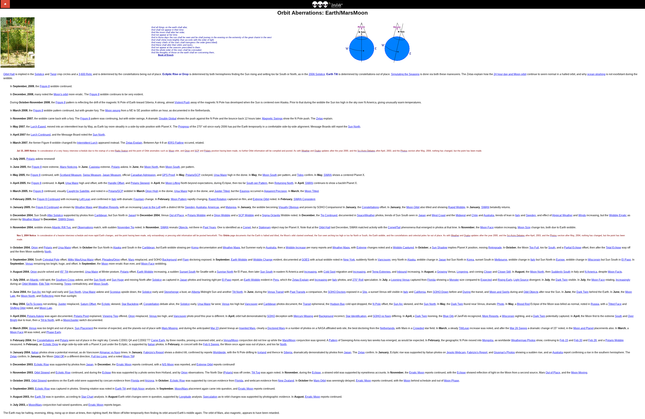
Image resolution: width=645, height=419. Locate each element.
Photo (500, 304)
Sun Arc (36, 291)
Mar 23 (214, 328)
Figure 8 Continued (48, 199)
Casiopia (94, 166)
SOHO (271, 316)
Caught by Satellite (78, 191)
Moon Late (45, 308)
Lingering (462, 271)
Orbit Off (59, 356)
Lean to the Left (151, 207)
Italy (114, 199)
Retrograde (495, 247)
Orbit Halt (9, 74)
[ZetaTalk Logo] (327, 7)
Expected (486, 279)
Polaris (30, 158)
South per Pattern (256, 183)
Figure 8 (45, 86)
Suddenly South (560, 271)
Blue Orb (448, 316)
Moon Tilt (128, 356)
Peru (276, 279)
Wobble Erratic (618, 215)
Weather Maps (83, 207)
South (551, 247)
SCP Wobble (246, 215)
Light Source (521, 279)
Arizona (149, 380)
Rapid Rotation (218, 199)
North (48, 251)
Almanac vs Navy (110, 352)
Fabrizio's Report (153, 352)
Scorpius (115, 291)
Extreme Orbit (261, 199)
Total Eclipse (613, 247)
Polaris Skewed (140, 183)
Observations (85, 227)
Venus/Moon (230, 340)
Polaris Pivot (81, 316)
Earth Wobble (239, 259)
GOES (305, 259)
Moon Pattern (179, 199)
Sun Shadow (439, 247)
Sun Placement (84, 328)
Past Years (209, 227)
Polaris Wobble (196, 215)
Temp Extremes (381, 271)
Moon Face (487, 227)
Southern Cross (65, 279)
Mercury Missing (303, 316)
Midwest (461, 215)
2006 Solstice (317, 74)
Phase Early (53, 332)
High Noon (138, 388)
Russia (595, 304)
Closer (488, 271)
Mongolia (487, 340)
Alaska (117, 247)
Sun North (354, 126)
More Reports (490, 316)
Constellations (370, 207)
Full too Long (99, 356)
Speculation (210, 396)
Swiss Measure (92, 175)
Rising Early (505, 279)
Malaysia (231, 207)
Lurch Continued (41, 134)
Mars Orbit (320, 380)
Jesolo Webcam (456, 352)
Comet (247, 227)
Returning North (283, 183)
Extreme (362, 247)
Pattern (333, 340)
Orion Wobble (222, 215)
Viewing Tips (110, 316)
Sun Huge (118, 279)
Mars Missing (170, 328)
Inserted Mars (247, 328)
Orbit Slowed (42, 372)
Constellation (151, 304)
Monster (454, 279)
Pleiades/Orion (111, 259)
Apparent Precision (275, 191)
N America (591, 271)
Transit (307, 304)
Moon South (172, 166)
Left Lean (84, 199)
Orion (34, 247)
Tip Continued (328, 215)
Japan (132, 215)
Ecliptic (106, 304)
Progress (183, 126)
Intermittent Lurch (87, 142)
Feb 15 (564, 340)
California (420, 291)
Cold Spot (329, 271)
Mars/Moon (289, 340)
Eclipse (106, 372)
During (467, 291)
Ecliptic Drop (50, 344)
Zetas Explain (134, 142)
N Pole (377, 304)
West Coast (438, 215)
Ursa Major (220, 175)
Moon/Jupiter (71, 320)
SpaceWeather (366, 215)
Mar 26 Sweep (518, 328)
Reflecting (47, 296)
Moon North (151, 166)
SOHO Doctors (337, 291)
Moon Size (524, 227)
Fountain (139, 199)
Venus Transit (275, 291)
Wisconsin (594, 259)
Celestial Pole (51, 259)
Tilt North (237, 291)
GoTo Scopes (34, 304)
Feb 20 (578, 340)
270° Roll (357, 279)
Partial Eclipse (572, 247)
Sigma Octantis (271, 215)
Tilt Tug (255, 372)
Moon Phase (451, 380)
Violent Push (182, 102)
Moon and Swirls (499, 291)
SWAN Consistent (304, 199)
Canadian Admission (143, 175)
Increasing (310, 271)
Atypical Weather (562, 215)
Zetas (319, 118)
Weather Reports (108, 207)
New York (349, 259)
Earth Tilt (120, 388)
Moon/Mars (181, 388)
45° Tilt (64, 271)
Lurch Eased (38, 126)
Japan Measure (111, 175)
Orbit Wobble (30, 283)
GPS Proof (168, 175)
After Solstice (55, 215)
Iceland (261, 352)
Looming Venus (400, 279)
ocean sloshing (596, 74)
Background (169, 259)
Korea (195, 247)
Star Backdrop (130, 304)
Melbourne (500, 259)
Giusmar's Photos (504, 352)
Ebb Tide (44, 283)
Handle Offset (116, 183)
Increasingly (623, 279)
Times (67, 283)
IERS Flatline (176, 142)
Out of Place (176, 215)
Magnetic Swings (272, 118)
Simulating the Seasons (405, 74)
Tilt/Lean (464, 328)
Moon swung (112, 110)
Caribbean (100, 215)
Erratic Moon (124, 364)
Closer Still (504, 271)
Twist (53, 74)
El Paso (626, 259)
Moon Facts (615, 271)
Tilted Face (614, 304)
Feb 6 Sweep (211, 344)
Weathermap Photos (523, 340)
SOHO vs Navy (382, 316)
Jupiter (62, 304)
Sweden (190, 207)
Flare (186, 259)
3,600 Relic (85, 74)
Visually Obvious (288, 207)
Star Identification (356, 316)
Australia (201, 207)
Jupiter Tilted (222, 191)
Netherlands (387, 328)
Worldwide (219, 352)
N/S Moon (168, 364)
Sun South (266, 271)
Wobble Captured (403, 247)
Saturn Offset (88, 304)
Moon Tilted (312, 191)
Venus (29, 263)
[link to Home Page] (5, 7)
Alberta (195, 291)
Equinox (245, 191)
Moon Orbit (412, 207)
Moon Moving (579, 372)
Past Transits (297, 291)
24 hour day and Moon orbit (510, 74)
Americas (213, 207)
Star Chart (87, 396)
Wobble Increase (296, 247)
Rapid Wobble (456, 207)
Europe (560, 259)
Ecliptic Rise (41, 364)
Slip (364, 291)
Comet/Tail (394, 227)
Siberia (288, 352)
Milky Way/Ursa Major (81, 259)
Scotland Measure (70, 175)
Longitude (185, 396)
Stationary (265, 227)
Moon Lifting (172, 183)
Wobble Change (263, 259)
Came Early (158, 340)
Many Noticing (68, 166)
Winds (582, 215)
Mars (131, 259)
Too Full (534, 247)
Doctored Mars (276, 328)
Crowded (418, 328)
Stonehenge (171, 291)
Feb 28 (592, 340)
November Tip (125, 227)
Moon (104, 263)
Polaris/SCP (193, 175)
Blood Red (523, 304)
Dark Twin (562, 279)
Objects (183, 227)
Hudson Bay (337, 304)
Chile (474, 215)
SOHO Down (440, 291)
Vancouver (384, 259)
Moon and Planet (583, 328)
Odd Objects (531, 291)
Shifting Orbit (18, 308)
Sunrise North (225, 271)
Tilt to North (47, 320)
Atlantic (34, 279)
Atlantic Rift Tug (61, 227)
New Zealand (286, 380)
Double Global (167, 118)
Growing (442, 271)
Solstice (39, 74)
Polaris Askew (35, 316)
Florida (431, 279)
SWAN (328, 175)
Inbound (402, 271)
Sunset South (188, 271)
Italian (151, 344)
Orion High (151, 191)
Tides (300, 175)
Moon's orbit (61, 94)
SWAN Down (66, 219)
